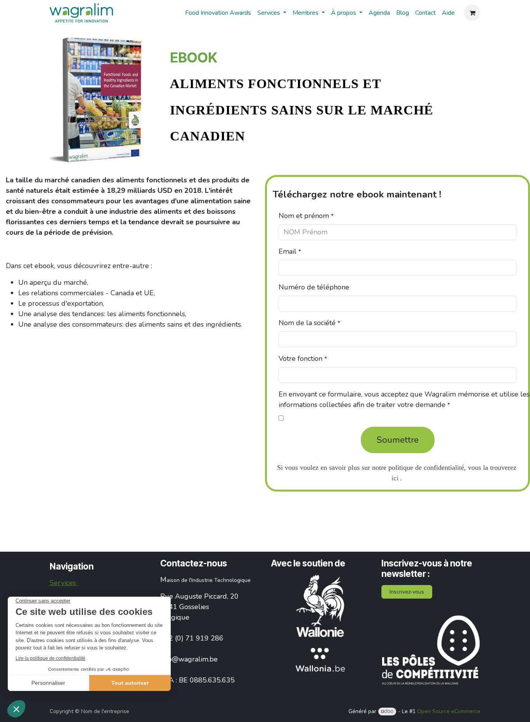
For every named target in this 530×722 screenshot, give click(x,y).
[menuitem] (218, 13)
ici (394, 478)
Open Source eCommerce (448, 711)
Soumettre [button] (398, 440)
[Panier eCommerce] (472, 13)
